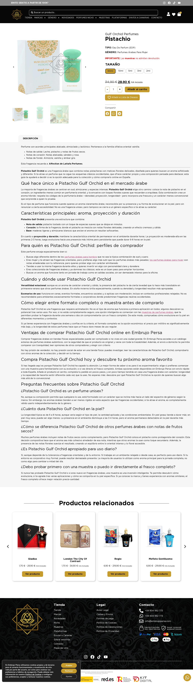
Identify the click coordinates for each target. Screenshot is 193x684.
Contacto (156, 18)
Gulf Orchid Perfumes (122, 34)
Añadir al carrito (137, 89)
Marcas (38, 18)
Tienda (28, 18)
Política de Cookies (33, 674)
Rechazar (69, 671)
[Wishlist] (174, 13)
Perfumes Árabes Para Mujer (132, 52)
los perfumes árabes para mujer (166, 260)
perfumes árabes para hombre (80, 257)
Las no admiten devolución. (132, 58)
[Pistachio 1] (49, 67)
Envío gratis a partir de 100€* (30, 3)
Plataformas (119, 18)
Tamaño (112, 64)
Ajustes (69, 676)
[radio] (110, 71)
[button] (13, 67)
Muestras (104, 18)
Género (52, 18)
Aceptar (69, 665)
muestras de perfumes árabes (157, 312)
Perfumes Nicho (85, 18)
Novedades (68, 18)
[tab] (30, 138)
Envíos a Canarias (139, 18)
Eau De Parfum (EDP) (123, 48)
